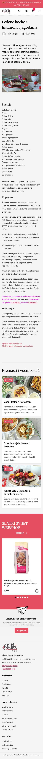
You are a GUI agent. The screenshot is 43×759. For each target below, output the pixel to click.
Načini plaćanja (7, 711)
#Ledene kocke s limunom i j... (13, 346)
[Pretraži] (19, 11)
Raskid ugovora (7, 722)
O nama (5, 680)
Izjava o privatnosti (9, 726)
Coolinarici (32, 302)
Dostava (5, 715)
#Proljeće (29, 346)
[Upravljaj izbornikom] (39, 11)
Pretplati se (21, 630)
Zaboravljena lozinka (9, 749)
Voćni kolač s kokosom (17, 401)
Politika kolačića (8, 730)
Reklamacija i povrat (9, 718)
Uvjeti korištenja (7, 707)
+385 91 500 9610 (8, 669)
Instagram (15, 302)
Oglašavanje (6, 684)
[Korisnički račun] (26, 11)
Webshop (5, 696)
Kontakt (5, 688)
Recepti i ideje (7, 692)
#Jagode (5, 344)
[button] (37, 591)
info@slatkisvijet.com (9, 666)
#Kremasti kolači (15, 344)
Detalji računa (7, 741)
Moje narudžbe (7, 745)
